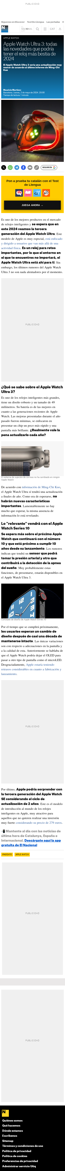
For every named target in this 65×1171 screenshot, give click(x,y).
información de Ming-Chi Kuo (41, 487)
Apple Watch (22, 854)
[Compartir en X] (3, 167)
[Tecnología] (4, 29)
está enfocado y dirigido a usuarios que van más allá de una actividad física (31, 243)
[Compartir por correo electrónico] (30, 167)
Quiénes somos (12, 1120)
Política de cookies (14, 1156)
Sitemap (7, 1141)
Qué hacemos (11, 1125)
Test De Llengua (35, 22)
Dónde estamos (12, 1131)
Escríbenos (9, 1136)
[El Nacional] (32, 1113)
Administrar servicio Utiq (19, 1166)
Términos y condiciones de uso (22, 1146)
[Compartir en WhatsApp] (10, 167)
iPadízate (7, 854)
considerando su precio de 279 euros (39, 822)
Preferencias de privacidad (20, 1161)
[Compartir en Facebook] (23, 167)
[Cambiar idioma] (52, 29)
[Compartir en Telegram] (16, 167)
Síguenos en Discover (13, 22)
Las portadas (53, 22)
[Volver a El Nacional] (27, 29)
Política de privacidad (16, 1151)
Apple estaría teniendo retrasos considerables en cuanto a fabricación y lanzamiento (31, 669)
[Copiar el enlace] (36, 167)
